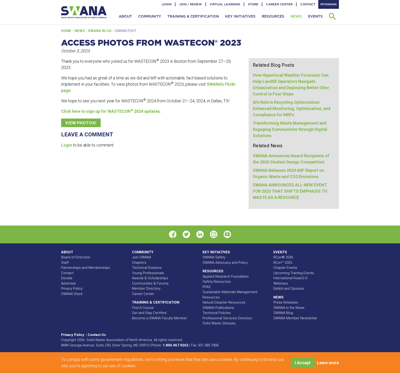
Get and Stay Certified (149, 313)
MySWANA (328, 4)
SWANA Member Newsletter (295, 318)
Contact (307, 4)
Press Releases (285, 302)
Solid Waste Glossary (219, 323)
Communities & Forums (150, 283)
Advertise (68, 283)
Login (167, 4)
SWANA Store (72, 294)
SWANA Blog (100, 31)
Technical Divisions (147, 268)
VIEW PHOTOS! (81, 122)
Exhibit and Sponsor (288, 288)
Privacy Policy (71, 288)
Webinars (280, 283)
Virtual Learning (224, 4)
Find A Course (143, 308)
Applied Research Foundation (226, 276)
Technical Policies (217, 313)
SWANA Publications (218, 308)
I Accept (303, 362)
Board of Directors (75, 257)
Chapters (139, 262)
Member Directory (146, 288)
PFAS (207, 287)
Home (66, 31)
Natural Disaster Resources (224, 302)
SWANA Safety (214, 257)
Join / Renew (190, 4)
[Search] (332, 16)
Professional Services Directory (227, 318)
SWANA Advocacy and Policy (225, 262)
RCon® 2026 (283, 257)
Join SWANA (141, 257)
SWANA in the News (288, 308)
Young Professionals (148, 273)
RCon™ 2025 (282, 262)
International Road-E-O (290, 278)
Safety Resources (217, 281)
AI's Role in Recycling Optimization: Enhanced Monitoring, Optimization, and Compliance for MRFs (292, 108)
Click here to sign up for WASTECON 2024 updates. (111, 111)
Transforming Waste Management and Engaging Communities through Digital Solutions (290, 129)
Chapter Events (285, 268)
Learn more (328, 362)
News (80, 31)
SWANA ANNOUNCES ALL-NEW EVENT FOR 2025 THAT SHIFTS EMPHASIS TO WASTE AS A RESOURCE (290, 191)
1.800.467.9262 (175, 345)
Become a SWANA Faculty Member (159, 318)
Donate (66, 278)
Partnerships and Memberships (85, 268)
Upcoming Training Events (293, 273)
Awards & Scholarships (150, 278)
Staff (65, 262)
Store (253, 4)
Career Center (279, 4)
